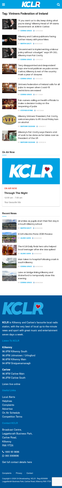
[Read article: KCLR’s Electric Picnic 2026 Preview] (9, 237)
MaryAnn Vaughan (27, 126)
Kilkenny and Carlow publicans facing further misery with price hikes (37, 38)
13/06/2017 (42, 126)
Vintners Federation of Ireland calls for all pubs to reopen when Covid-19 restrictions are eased (39, 87)
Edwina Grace (26, 31)
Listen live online (11, 384)
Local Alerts (8, 397)
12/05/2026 (39, 31)
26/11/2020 (39, 94)
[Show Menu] (3, 4)
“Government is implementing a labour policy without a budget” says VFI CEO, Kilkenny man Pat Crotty (38, 52)
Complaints (8, 405)
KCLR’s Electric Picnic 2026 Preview (35, 233)
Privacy (19, 473)
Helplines (7, 401)
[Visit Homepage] (31, 4)
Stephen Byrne (26, 110)
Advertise (7, 408)
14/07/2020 (40, 110)
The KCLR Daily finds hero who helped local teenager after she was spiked (37, 248)
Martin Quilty (26, 44)
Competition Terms (12, 416)
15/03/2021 (39, 79)
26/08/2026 (38, 228)
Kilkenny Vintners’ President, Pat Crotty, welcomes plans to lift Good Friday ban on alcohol (38, 119)
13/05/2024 (39, 59)
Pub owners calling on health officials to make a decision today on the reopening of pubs (38, 103)
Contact (30, 473)
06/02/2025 (38, 44)
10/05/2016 (42, 142)
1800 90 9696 (11, 451)
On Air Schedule (11, 412)
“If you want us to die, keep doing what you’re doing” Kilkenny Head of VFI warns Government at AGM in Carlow (38, 23)
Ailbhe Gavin (25, 238)
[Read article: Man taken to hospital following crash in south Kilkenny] (9, 263)
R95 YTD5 (7, 445)
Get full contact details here (17, 462)
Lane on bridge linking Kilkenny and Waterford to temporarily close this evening (36, 275)
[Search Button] (58, 4)
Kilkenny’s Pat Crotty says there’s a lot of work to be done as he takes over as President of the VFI (38, 135)
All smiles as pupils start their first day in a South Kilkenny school (38, 222)
